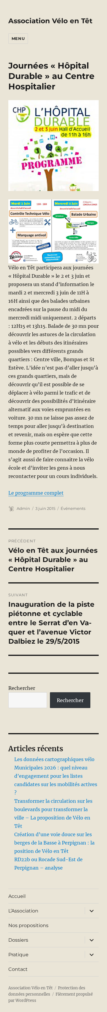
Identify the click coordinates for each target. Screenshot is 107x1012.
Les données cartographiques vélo (54, 759)
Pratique (18, 954)
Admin (23, 508)
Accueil (17, 896)
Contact (18, 969)
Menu (18, 38)
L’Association (23, 911)
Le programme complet (36, 493)
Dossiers (18, 940)
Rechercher (21, 688)
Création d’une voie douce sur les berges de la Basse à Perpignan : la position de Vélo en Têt (54, 842)
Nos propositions (28, 925)
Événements (73, 508)
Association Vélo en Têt (50, 21)
